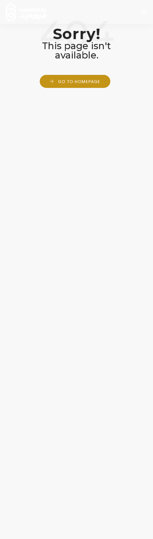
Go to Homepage (79, 82)
